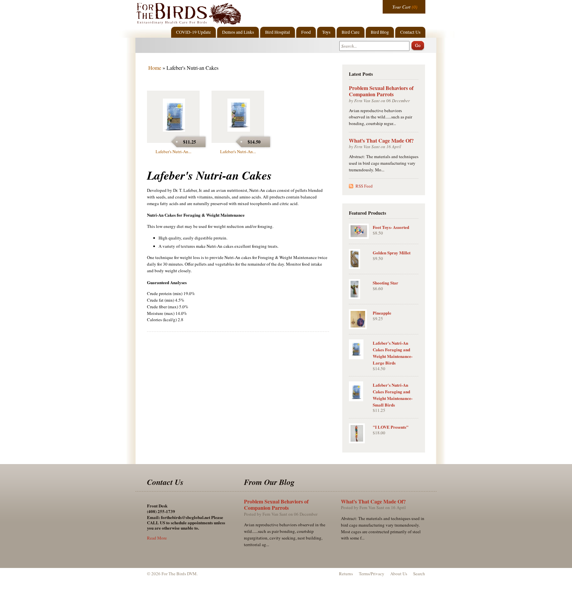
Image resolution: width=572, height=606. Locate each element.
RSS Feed (364, 186)
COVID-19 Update (193, 32)
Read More (157, 538)
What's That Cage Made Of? (381, 140)
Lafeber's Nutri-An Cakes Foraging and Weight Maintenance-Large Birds (392, 353)
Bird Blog (380, 32)
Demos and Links (238, 32)
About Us (398, 574)
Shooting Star (385, 283)
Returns (346, 574)
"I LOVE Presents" (390, 427)
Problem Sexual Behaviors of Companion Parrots (381, 91)
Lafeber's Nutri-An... (173, 151)
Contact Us (410, 32)
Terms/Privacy (371, 574)
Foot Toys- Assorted (391, 227)
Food (306, 32)
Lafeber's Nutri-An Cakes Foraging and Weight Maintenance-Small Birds (392, 395)
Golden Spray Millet (391, 252)
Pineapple (382, 313)
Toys (326, 32)
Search (419, 574)
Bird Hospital (277, 32)
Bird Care (350, 32)
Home (154, 67)
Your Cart (401, 7)
